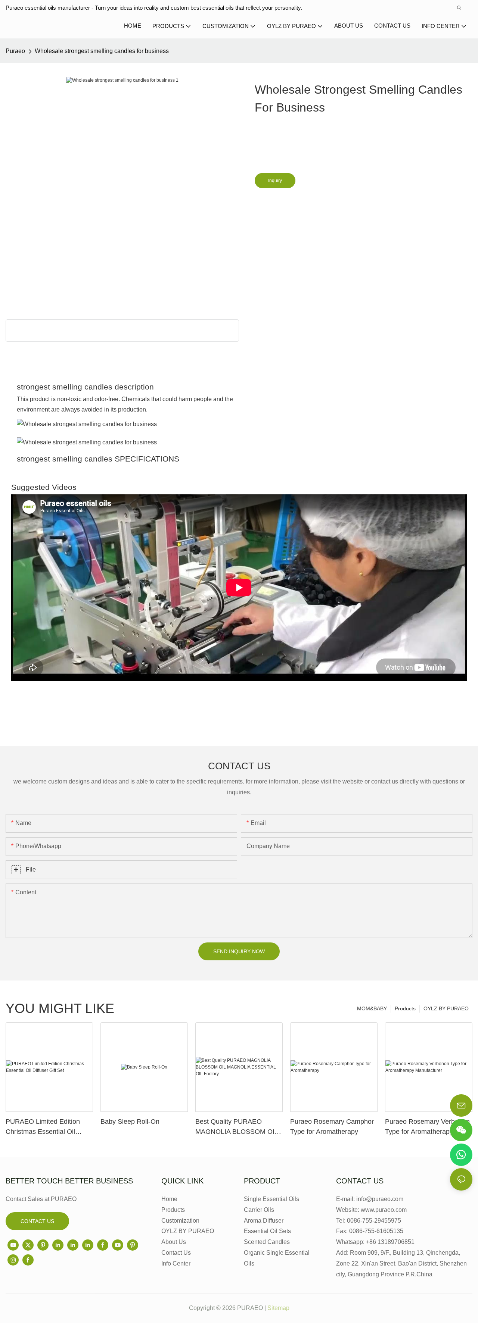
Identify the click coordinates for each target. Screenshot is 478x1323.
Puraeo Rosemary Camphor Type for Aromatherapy (332, 1126)
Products (405, 1008)
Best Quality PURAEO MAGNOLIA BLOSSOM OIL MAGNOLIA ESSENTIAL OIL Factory (238, 1127)
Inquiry (275, 180)
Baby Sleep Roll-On (129, 1121)
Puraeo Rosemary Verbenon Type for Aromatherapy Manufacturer (427, 1127)
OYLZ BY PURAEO (446, 1008)
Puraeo (15, 51)
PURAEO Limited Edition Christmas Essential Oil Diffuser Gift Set (43, 1127)
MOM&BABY (372, 1008)
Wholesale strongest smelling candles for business (102, 51)
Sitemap (278, 1308)
